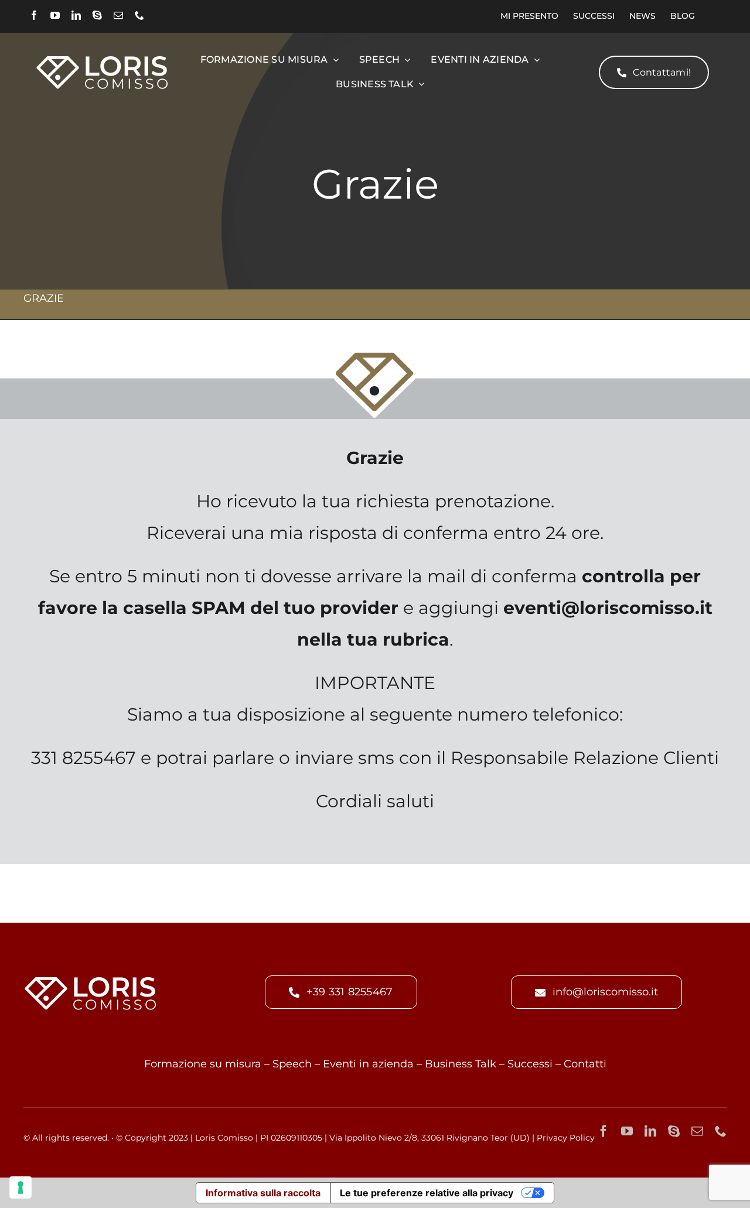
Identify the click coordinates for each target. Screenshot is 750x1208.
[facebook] (34, 15)
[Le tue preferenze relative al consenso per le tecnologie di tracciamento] (20, 1187)
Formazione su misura (202, 1063)
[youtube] (55, 15)
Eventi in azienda (368, 1063)
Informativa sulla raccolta (263, 1193)
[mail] (118, 15)
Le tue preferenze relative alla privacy (426, 1193)
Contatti (585, 1063)
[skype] (97, 15)
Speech (292, 1063)
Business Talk (460, 1063)
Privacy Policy (566, 1137)
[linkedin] (76, 15)
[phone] (139, 15)
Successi (530, 1063)
